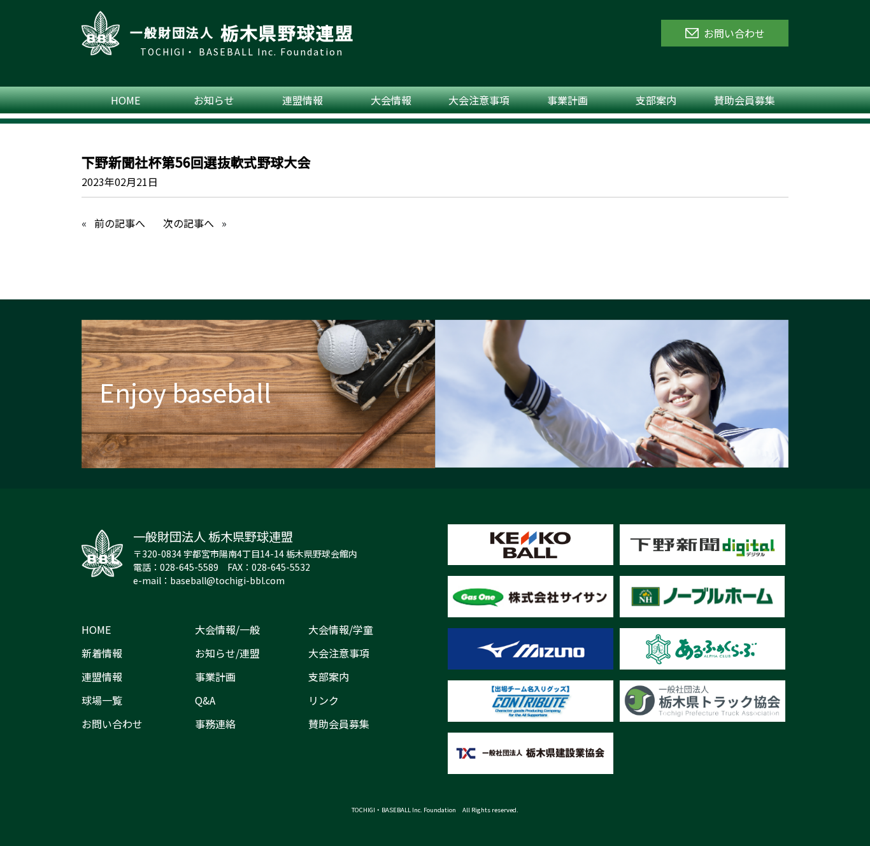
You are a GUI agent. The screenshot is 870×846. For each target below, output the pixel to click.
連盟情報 (302, 100)
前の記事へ (119, 223)
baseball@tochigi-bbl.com (227, 580)
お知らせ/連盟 (227, 653)
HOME (125, 100)
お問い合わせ (112, 723)
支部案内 (656, 100)
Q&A (205, 700)
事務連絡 (215, 723)
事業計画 (567, 100)
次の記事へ (188, 223)
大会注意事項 (479, 100)
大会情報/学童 (340, 629)
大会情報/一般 (227, 629)
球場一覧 (102, 700)
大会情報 (391, 100)
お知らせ (214, 100)
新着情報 (102, 653)
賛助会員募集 (744, 100)
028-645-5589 (189, 567)
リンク (323, 700)
